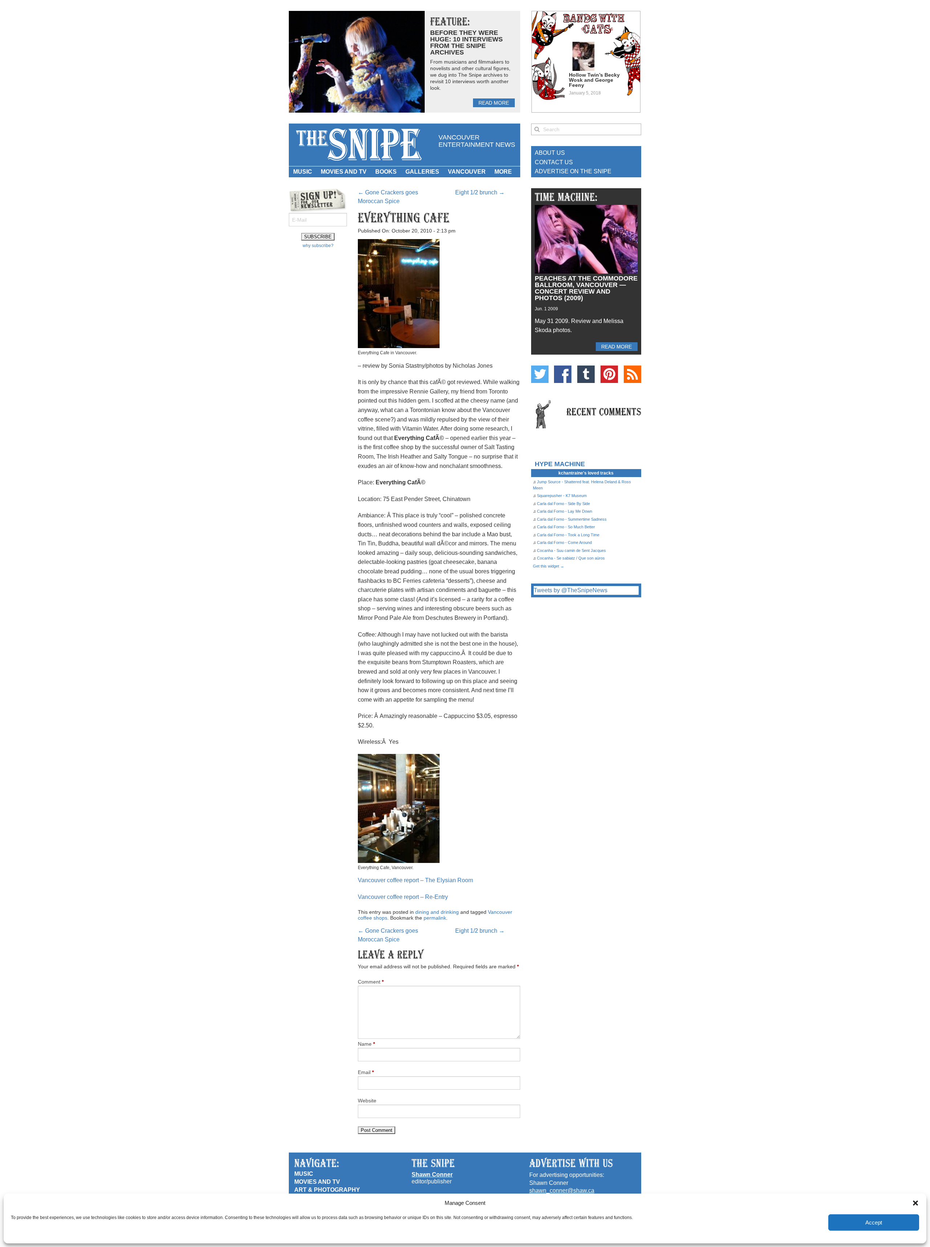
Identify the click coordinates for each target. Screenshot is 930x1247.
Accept (873, 1222)
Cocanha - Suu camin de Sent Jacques (571, 550)
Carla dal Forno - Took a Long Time (568, 535)
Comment (371, 982)
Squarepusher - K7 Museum (562, 495)
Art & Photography (327, 1190)
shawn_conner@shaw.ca (561, 1190)
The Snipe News (358, 145)
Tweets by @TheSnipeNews (570, 590)
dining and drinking (437, 912)
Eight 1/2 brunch (480, 192)
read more (493, 103)
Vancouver (467, 172)
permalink (435, 918)
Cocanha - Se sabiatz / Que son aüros (571, 558)
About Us (550, 153)
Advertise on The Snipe (573, 171)
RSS (632, 374)
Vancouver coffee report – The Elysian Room (415, 880)
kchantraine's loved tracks (586, 473)
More (503, 172)
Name (366, 1044)
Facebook (562, 374)
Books (386, 172)
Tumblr (586, 374)
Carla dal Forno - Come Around (564, 542)
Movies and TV (344, 172)
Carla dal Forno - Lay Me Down (564, 511)
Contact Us (554, 162)
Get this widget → (548, 566)
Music (302, 172)
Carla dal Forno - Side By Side (563, 503)
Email (366, 1072)
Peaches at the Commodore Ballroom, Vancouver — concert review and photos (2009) (586, 288)
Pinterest (609, 374)
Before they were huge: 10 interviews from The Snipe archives (466, 42)
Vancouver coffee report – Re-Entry (403, 897)
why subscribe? (318, 245)
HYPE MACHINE (560, 463)
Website (367, 1100)
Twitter (540, 374)
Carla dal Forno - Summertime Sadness (572, 519)
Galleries (422, 172)
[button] (915, 1203)
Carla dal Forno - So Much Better (566, 527)
